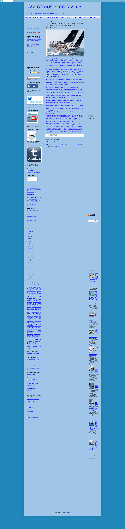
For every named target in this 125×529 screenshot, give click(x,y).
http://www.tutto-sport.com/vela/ (33, 399)
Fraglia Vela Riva (36, 313)
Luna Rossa (38, 321)
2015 (29, 265)
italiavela (28, 214)
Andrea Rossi (30, 288)
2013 (29, 269)
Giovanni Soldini (37, 314)
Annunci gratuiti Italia (31, 393)
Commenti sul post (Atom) (54, 146)
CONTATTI (42, 17)
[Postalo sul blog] (52, 135)
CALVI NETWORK (31, 291)
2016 (29, 264)
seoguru (35, 367)
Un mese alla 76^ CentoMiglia (96, 386)
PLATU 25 (29, 329)
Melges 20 (32, 327)
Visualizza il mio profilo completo (33, 172)
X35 (29, 338)
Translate (36, 79)
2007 (29, 279)
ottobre (29, 233)
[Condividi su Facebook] (55, 135)
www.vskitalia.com (30, 194)
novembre (30, 231)
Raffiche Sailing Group (35, 330)
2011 (29, 272)
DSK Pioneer (35, 307)
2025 (29, 228)
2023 (29, 252)
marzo (29, 245)
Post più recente (49, 144)
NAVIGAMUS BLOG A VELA (54, 7)
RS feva (39, 329)
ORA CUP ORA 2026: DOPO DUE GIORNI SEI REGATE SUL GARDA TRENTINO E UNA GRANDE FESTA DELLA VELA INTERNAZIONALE (93, 405)
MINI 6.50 (30, 326)
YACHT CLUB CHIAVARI (35, 338)
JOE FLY (36, 316)
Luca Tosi (30, 321)
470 (30, 284)
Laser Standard (38, 317)
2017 (29, 262)
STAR (31, 332)
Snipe (40, 334)
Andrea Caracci (30, 287)
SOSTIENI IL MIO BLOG (53, 17)
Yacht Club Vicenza (31, 345)
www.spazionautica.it (34, 353)
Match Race (35, 326)
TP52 (28, 335)
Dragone (32, 309)
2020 (29, 257)
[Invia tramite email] (51, 135)
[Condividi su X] (53, 135)
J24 (32, 316)
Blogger (68, 512)
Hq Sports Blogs (30, 411)
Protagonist (34, 329)
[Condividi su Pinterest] (56, 135)
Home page (28, 17)
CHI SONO (35, 17)
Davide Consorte (37, 308)
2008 (29, 277)
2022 (29, 254)
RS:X (28, 330)
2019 (29, 259)
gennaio (29, 248)
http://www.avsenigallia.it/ (32, 204)
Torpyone (32, 335)
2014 (29, 267)
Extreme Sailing (34, 311)
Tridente (36, 335)
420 (27, 284)
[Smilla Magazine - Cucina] (30, 401)
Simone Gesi (36, 334)
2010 (29, 274)
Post (29, 177)
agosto (29, 236)
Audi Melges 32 (37, 289)
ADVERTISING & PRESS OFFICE (87, 17)
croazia (39, 346)
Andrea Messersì (31, 170)
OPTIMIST (38, 327)
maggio (29, 241)
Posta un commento (51, 141)
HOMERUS (29, 316)
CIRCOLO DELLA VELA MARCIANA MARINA (34, 292)
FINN (40, 311)
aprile (29, 243)
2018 (29, 260)
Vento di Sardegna (35, 336)
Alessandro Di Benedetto (34, 285)
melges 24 (30, 348)
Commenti (30, 179)
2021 (29, 255)
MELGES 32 (37, 324)
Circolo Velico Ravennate (31, 304)
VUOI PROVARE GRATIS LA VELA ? (69, 17)
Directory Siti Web (30, 390)
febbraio (29, 246)
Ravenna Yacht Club (31, 331)
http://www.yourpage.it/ (31, 374)
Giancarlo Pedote (30, 314)
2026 (29, 226)
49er (34, 284)
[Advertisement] (92, 42)
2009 (29, 276)
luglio (29, 238)
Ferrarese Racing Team (31, 312)
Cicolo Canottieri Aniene (35, 303)
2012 (29, 270)
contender (35, 346)
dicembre (30, 229)
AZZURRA (38, 284)
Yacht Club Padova (36, 343)
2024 (29, 250)
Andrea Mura (37, 287)
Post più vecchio (80, 144)
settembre (30, 234)
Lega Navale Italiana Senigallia (34, 319)
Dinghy (28, 309)
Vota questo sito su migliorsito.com (33, 383)
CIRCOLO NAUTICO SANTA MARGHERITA (34, 294)
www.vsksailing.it (30, 192)
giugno (29, 240)
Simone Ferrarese (30, 334)
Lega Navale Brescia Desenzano (34, 318)
